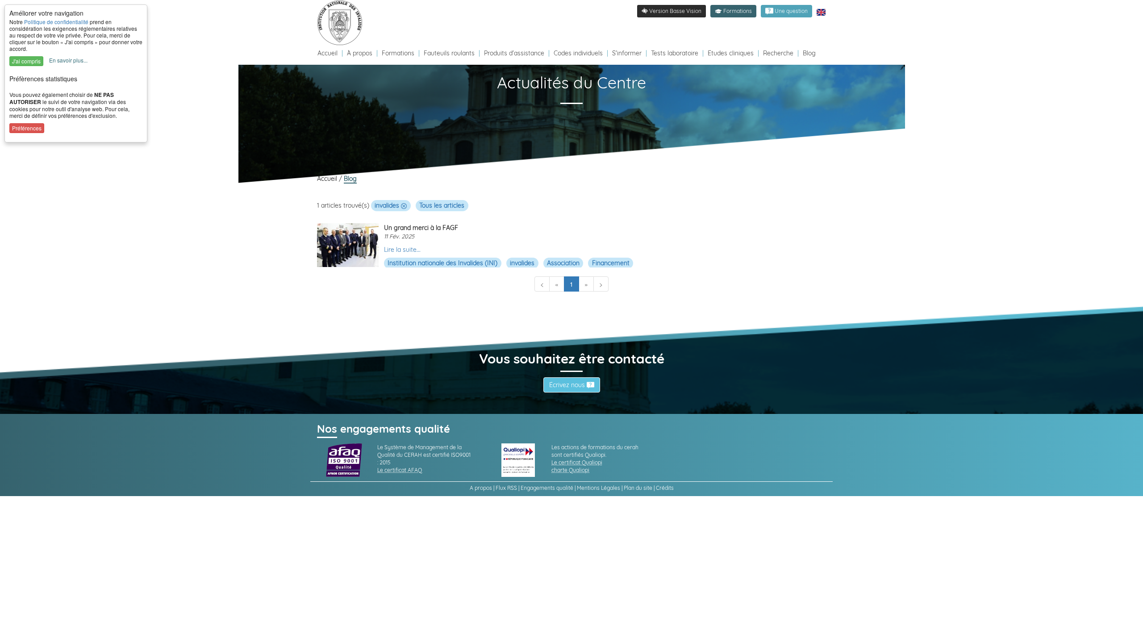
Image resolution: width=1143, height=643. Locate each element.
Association (563, 263)
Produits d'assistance (514, 53)
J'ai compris (26, 61)
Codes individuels (578, 53)
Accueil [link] (328, 179)
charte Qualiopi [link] (570, 470)
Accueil (328, 53)
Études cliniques (731, 53)
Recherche (778, 53)
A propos (481, 487)
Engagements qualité (547, 487)
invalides (388, 205)
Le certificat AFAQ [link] (399, 470)
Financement (611, 263)
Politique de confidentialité (56, 21)
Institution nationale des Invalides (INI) (442, 263)
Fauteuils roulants (449, 53)
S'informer (627, 53)
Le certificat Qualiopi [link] (576, 462)
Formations (398, 53)
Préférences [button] (27, 128)
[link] (342, 22)
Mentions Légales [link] (598, 487)
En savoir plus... (68, 60)
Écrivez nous (568, 385)
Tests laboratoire (674, 53)
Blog (809, 53)
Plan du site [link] (638, 487)
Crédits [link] (665, 487)
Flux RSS (506, 487)
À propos (360, 53)
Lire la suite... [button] (402, 250)
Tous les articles (441, 205)
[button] (733, 11)
